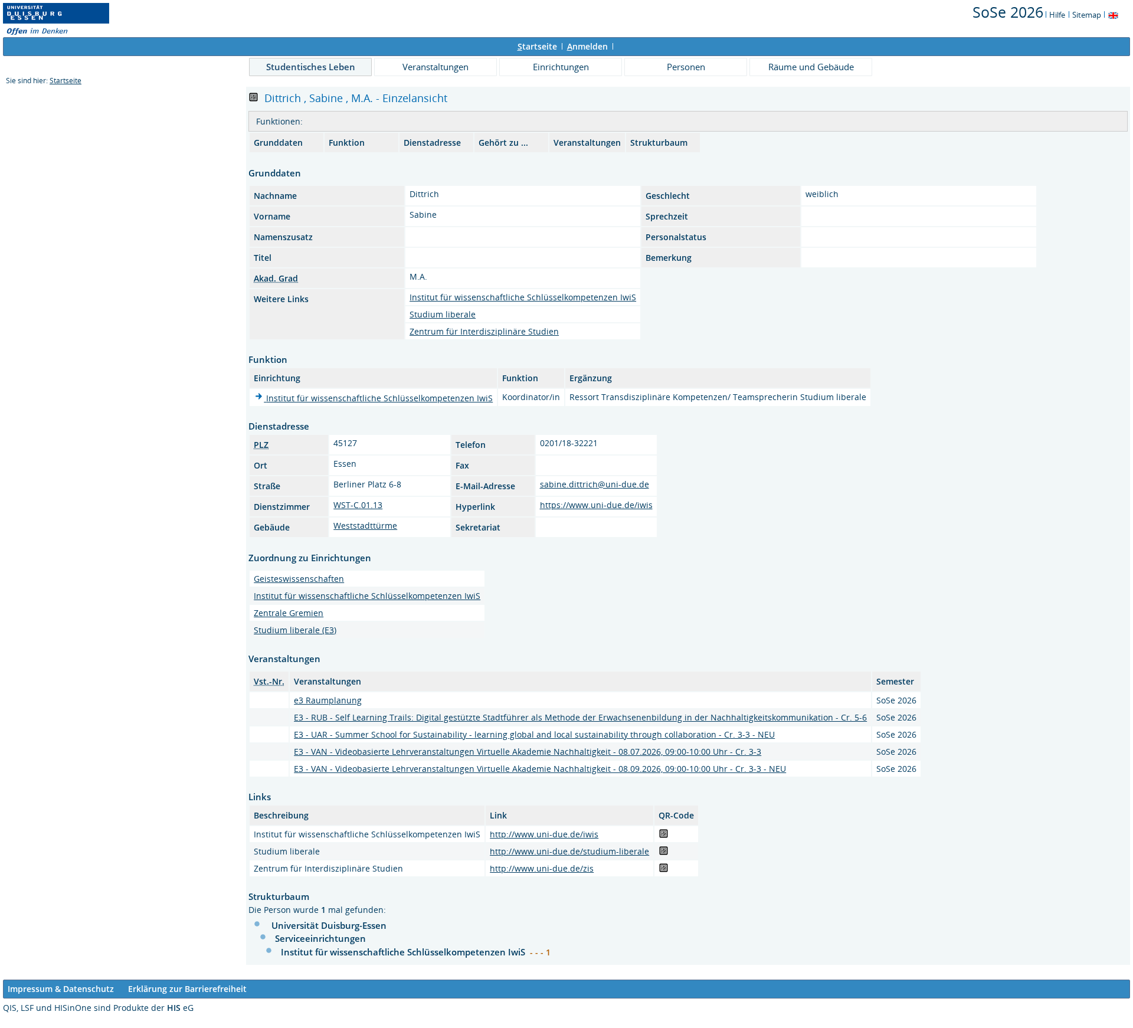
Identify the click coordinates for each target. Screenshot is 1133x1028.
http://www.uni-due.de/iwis (544, 834)
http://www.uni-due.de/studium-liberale (569, 851)
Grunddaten (278, 142)
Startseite (65, 80)
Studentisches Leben (310, 67)
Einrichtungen (561, 67)
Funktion (347, 142)
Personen (686, 67)
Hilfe (1057, 14)
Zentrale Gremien (288, 612)
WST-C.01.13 (357, 504)
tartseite (537, 46)
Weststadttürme (365, 525)
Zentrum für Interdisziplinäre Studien (484, 331)
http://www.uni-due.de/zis (542, 868)
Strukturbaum (658, 142)
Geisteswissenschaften (299, 578)
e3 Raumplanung (328, 700)
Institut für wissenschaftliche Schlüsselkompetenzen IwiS (523, 297)
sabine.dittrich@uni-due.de (594, 484)
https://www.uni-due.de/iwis (596, 504)
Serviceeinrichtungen (320, 938)
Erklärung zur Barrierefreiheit (187, 988)
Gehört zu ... (503, 142)
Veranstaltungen (435, 67)
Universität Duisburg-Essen (329, 925)
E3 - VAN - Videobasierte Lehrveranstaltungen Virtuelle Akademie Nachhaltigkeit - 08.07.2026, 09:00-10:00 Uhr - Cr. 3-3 (527, 751)
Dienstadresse (432, 142)
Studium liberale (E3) (295, 630)
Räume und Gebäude (811, 67)
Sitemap (1086, 14)
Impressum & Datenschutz (61, 988)
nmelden (587, 46)
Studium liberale (443, 314)
